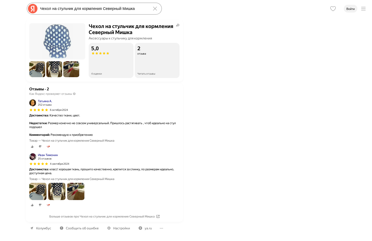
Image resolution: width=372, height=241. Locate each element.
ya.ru (148, 228)
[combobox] (93, 8)
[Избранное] (333, 8)
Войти (350, 9)
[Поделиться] (178, 25)
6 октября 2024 (59, 109)
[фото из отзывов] (37, 192)
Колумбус (43, 228)
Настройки (121, 228)
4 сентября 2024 (59, 163)
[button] (37, 69)
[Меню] (363, 8)
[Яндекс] (32, 8)
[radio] (32, 146)
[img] (38, 110)
